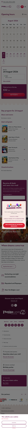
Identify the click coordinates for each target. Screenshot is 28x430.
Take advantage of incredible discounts (14, 225)
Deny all (14, 425)
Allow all (14, 422)
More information (5, 418)
